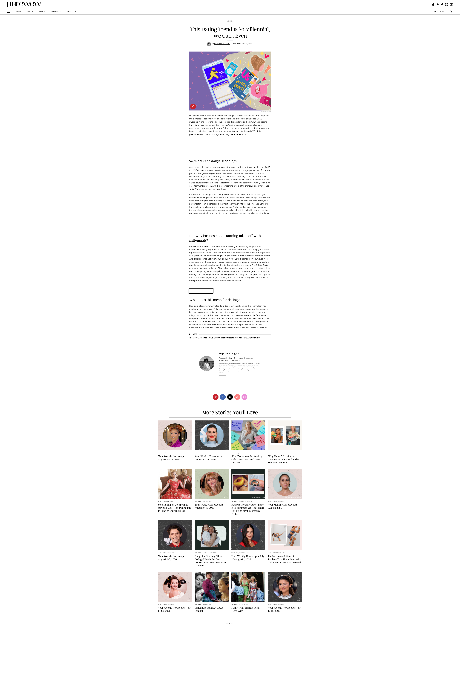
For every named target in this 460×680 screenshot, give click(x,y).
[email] (4, 57)
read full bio (222, 375)
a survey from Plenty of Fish (214, 128)
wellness (56, 12)
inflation (216, 247)
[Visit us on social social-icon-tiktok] (433, 4)
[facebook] (4, 38)
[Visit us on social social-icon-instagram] (446, 4)
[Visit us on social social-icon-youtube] (451, 4)
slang (240, 122)
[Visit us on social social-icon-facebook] (442, 4)
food (30, 12)
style (18, 12)
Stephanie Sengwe (222, 44)
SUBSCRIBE (439, 12)
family (42, 12)
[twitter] (4, 44)
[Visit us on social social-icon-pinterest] (437, 4)
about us (71, 12)
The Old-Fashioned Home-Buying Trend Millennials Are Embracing (225, 338)
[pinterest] (4, 31)
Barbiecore (239, 119)
